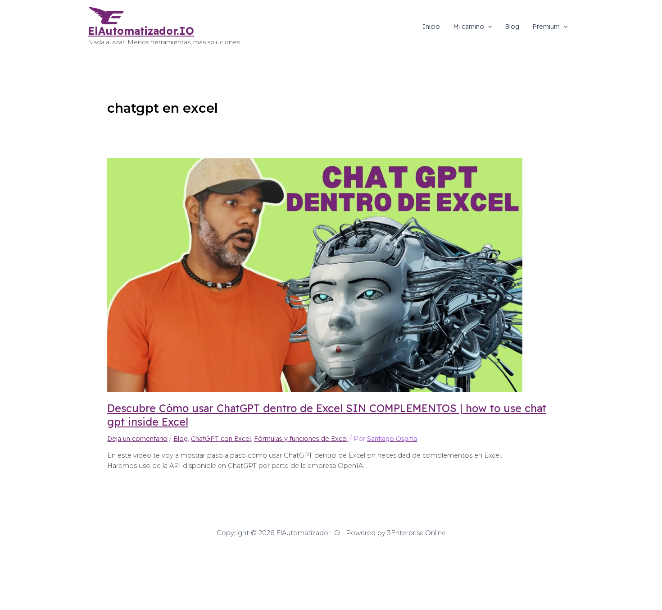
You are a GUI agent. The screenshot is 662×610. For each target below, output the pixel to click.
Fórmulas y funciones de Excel (301, 439)
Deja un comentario (137, 439)
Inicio (431, 27)
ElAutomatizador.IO (141, 30)
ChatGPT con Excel (221, 439)
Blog (512, 27)
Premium (546, 27)
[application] (488, 26)
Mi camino (468, 27)
